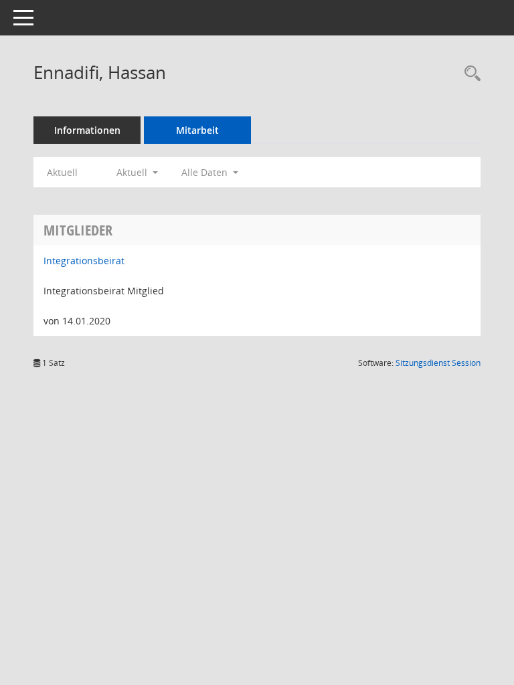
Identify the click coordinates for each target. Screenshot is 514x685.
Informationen (87, 130)
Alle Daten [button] (205, 172)
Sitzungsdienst (438, 363)
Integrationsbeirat (84, 260)
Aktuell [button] (133, 172)
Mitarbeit (197, 130)
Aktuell (62, 172)
